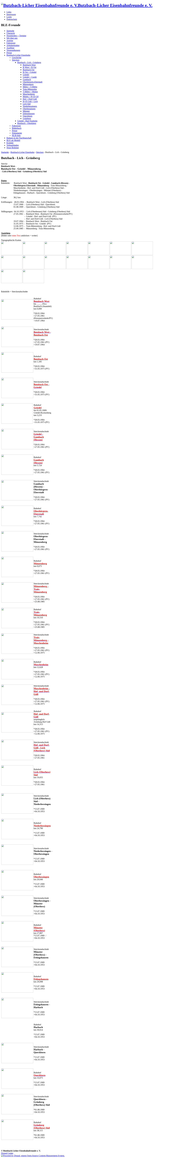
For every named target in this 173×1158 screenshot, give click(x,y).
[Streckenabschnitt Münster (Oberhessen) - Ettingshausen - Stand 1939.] (17, 966)
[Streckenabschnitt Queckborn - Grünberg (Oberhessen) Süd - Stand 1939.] (17, 1113)
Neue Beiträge (12, 147)
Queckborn (27, 116)
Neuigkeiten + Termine (16, 35)
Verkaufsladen (12, 145)
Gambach (27, 79)
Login (9, 17)
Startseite (10, 31)
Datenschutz (11, 19)
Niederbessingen (30, 106)
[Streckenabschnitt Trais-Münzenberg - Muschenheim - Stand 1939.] (142, 254)
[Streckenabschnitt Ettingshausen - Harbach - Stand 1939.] (142, 268)
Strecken (15, 60)
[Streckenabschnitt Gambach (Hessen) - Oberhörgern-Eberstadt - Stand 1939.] (17, 499)
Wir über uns (11, 38)
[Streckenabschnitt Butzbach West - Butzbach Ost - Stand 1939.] (11, 254)
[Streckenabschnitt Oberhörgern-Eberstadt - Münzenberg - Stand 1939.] (17, 551)
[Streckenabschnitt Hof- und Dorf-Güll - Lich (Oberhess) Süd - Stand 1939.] (33, 268)
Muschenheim (29, 94)
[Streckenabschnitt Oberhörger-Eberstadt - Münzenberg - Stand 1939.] (98, 254)
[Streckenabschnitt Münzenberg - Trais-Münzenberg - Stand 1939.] (120, 254)
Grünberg (27, 118)
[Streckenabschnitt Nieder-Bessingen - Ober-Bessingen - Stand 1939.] (17, 864)
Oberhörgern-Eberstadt (32, 82)
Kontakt (9, 143)
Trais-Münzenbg (30, 89)
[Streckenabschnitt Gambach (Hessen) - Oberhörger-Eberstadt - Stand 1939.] (77, 254)
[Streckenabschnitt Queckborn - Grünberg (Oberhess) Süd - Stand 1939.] (33, 282)
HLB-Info (16, 135)
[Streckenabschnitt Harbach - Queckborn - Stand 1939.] (11, 282)
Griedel (26, 74)
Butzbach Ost (28, 70)
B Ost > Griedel (29, 72)
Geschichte (16, 57)
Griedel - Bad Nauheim (27, 121)
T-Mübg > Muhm (30, 91)
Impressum (11, 14)
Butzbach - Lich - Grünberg (29, 62)
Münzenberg (28, 84)
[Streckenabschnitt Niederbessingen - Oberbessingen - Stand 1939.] (77, 268)
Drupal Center (7, 1153)
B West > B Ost (29, 67)
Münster (26, 111)
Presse (9, 53)
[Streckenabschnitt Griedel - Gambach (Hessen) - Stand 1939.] (55, 254)
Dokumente (17, 133)
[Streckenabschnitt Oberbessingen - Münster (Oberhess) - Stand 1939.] (98, 268)
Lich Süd (27, 104)
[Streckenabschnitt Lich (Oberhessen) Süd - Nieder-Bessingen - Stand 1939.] (17, 813)
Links (8, 12)
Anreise (9, 40)
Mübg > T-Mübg (30, 87)
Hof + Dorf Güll (30, 99)
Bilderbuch (16, 128)
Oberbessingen (29, 109)
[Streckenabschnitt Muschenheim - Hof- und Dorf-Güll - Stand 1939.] (11, 268)
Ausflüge (10, 48)
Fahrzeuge (10, 43)
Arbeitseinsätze (12, 45)
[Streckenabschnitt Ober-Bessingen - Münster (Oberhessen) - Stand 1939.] (17, 915)
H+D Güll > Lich (30, 101)
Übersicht (10, 33)
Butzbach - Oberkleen (26, 123)
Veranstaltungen (13, 50)
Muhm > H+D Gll (30, 96)
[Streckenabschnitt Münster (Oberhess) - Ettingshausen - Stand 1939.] (120, 268)
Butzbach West (29, 65)
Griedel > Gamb (30, 77)
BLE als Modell (13, 140)
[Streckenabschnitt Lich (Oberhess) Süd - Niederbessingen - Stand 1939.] (55, 268)
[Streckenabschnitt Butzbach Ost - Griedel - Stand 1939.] (33, 254)
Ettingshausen (29, 113)
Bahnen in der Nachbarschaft (18, 138)
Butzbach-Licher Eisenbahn (18, 55)
